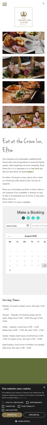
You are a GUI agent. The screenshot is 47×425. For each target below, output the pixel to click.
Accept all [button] (12, 415)
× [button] (44, 387)
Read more (23, 398)
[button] (23, 421)
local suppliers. (28, 171)
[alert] (23, 405)
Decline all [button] (34, 415)
